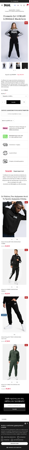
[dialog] (14, 436)
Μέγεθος (3, 93)
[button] (14, 447)
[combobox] (25, 423)
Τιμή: (18, 74)
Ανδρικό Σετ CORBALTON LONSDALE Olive (10, 384)
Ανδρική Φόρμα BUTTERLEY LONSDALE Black (11, 337)
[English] (18, 5)
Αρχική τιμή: (8, 74)
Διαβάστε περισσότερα (22, 434)
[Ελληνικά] (14, 5)
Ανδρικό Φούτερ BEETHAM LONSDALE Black (11, 241)
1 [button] (13, 70)
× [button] (27, 423)
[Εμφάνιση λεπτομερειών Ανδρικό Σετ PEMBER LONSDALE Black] (14, 267)
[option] (4, 66)
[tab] (8, 171)
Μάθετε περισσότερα (14, 129)
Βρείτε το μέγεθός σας (7, 120)
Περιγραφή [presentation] (8, 171)
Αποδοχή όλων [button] (15, 443)
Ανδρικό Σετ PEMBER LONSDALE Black (9, 289)
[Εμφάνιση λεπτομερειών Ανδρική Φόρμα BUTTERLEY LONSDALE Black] (14, 314)
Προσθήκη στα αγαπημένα (24, 102)
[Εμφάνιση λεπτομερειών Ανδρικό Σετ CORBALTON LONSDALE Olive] (14, 362)
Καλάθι (13, 102)
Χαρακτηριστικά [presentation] (19, 171)
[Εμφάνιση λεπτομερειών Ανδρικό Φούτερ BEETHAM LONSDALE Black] (14, 219)
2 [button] (15, 70)
